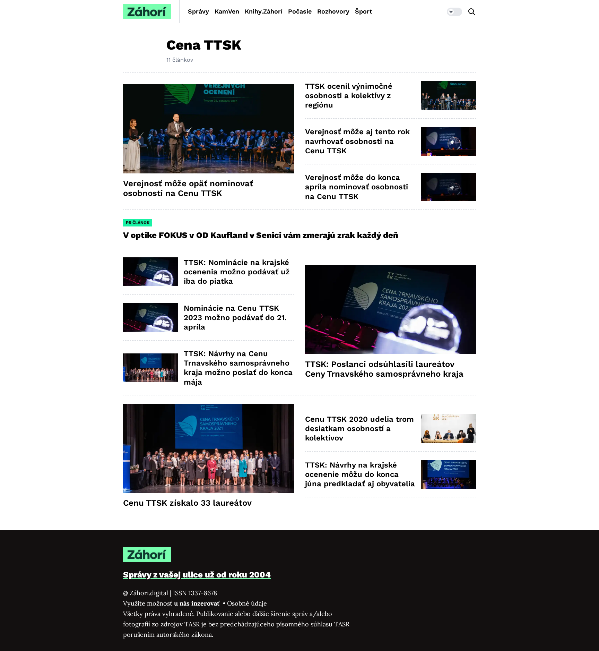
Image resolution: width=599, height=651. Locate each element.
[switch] (454, 12)
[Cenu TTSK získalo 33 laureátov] (208, 448)
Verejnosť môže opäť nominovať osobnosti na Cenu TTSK (188, 188)
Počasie (300, 11)
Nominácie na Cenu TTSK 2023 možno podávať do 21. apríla (235, 318)
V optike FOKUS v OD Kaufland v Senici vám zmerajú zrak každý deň (261, 235)
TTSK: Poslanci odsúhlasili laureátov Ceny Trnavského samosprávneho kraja (384, 369)
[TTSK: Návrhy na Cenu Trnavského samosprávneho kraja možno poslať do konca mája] (150, 367)
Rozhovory (333, 11)
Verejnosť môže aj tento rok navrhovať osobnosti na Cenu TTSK (357, 141)
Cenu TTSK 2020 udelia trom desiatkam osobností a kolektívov (359, 429)
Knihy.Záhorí (264, 11)
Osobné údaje (247, 603)
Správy (198, 11)
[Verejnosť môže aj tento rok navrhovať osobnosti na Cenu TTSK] (448, 141)
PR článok (137, 222)
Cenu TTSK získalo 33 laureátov (187, 503)
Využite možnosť (172, 603)
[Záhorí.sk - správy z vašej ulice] (147, 11)
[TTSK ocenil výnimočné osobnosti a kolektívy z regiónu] (448, 95)
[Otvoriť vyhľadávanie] (472, 12)
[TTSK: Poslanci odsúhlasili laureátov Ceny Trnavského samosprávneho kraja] (390, 309)
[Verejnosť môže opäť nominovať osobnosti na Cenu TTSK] (208, 128)
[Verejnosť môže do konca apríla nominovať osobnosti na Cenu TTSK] (448, 187)
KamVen (227, 11)
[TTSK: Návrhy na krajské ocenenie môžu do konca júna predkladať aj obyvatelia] (448, 474)
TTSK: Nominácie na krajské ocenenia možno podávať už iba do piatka (237, 272)
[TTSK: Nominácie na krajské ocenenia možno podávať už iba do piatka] (150, 271)
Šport (363, 11)
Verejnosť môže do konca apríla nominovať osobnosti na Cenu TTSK (356, 187)
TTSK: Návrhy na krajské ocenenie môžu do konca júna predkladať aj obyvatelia (360, 474)
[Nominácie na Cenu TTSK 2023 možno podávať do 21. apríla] (150, 317)
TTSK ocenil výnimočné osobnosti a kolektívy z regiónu (348, 96)
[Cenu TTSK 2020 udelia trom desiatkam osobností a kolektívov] (448, 428)
